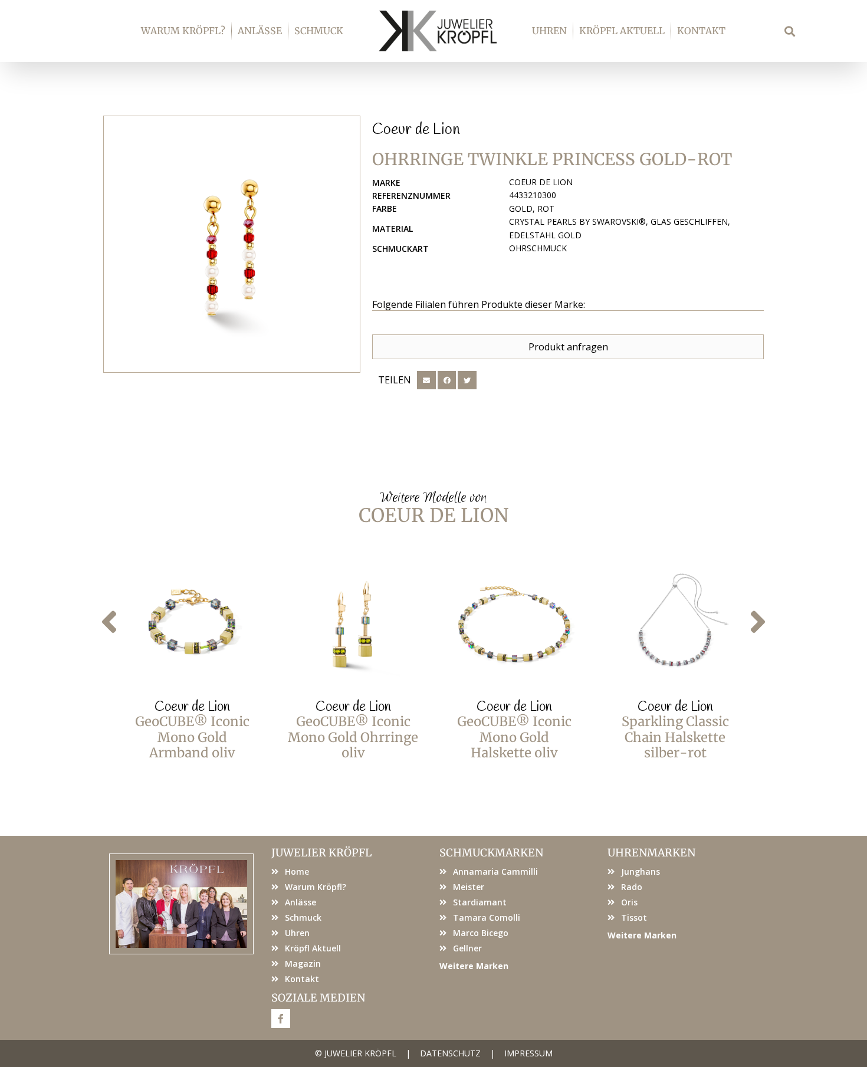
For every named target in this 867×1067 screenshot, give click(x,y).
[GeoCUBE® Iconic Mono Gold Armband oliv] (192, 624)
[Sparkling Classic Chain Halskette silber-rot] (675, 624)
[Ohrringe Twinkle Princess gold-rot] (232, 244)
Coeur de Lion (416, 130)
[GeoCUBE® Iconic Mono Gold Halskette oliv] (514, 624)
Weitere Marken (473, 965)
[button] (790, 31)
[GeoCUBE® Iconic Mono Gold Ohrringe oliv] (353, 624)
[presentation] (109, 622)
